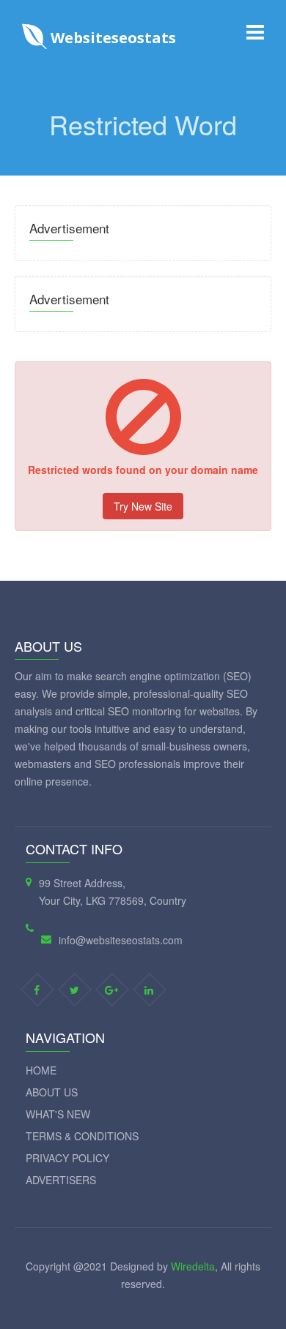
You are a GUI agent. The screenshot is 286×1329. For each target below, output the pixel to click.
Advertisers (61, 1179)
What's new (58, 1114)
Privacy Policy (67, 1158)
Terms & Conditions (82, 1136)
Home (41, 1070)
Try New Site (143, 506)
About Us (52, 1092)
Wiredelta (193, 1266)
